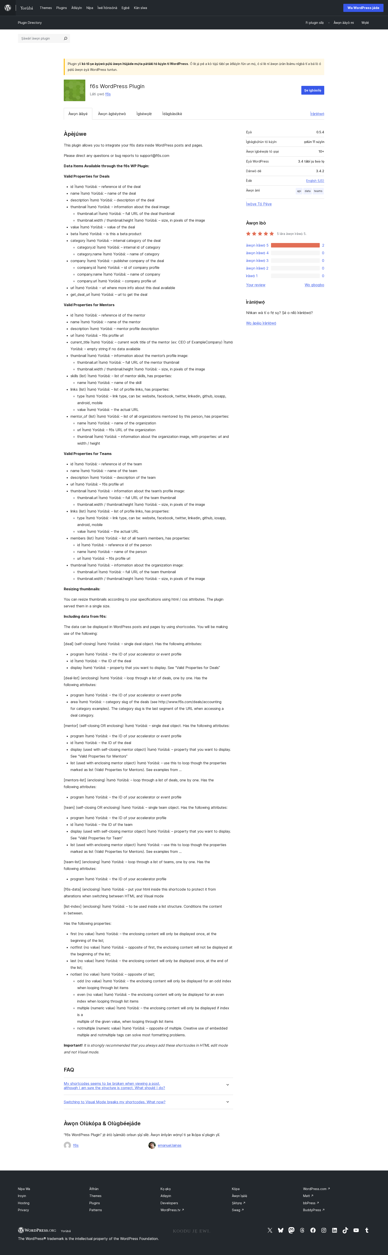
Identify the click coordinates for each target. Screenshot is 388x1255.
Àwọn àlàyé (78, 113)
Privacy (23, 1210)
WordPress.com (316, 1189)
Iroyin (22, 1196)
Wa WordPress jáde (363, 8)
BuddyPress (314, 1210)
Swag (238, 1210)
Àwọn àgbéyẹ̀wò (112, 113)
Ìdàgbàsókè (172, 113)
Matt (308, 1196)
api (299, 191)
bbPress (311, 1203)
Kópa (236, 1189)
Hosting (23, 1203)
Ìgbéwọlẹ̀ (144, 113)
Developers (169, 1203)
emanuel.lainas (169, 1145)
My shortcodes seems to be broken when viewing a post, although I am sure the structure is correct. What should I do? (114, 1085)
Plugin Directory (30, 23)
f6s (108, 94)
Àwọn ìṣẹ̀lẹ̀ (239, 1196)
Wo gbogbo (314, 285)
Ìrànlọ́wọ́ (317, 113)
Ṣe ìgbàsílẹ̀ (312, 90)
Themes (95, 1196)
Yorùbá (66, 1231)
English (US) (315, 181)
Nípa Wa (24, 1189)
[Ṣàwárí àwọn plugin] (65, 38)
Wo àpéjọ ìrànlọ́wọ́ (261, 323)
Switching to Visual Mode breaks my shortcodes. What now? (114, 1102)
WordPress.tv (172, 1210)
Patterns (95, 1210)
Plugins (94, 1203)
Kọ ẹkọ (166, 1189)
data (308, 191)
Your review (255, 285)
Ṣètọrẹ (239, 1203)
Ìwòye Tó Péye (259, 204)
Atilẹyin (166, 1196)
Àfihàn (94, 1189)
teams (318, 191)
